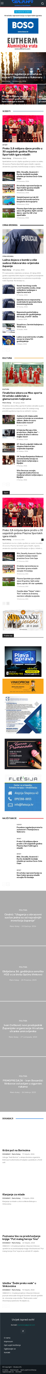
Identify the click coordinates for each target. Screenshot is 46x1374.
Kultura (5, 389)
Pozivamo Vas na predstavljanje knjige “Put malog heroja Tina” (21, 1238)
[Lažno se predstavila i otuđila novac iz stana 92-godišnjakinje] (8, 340)
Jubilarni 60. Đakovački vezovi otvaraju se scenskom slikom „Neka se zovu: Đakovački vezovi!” (30, 419)
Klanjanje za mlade (13, 1194)
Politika (23, 910)
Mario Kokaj (6, 158)
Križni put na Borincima (16, 1150)
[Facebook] (23, 1331)
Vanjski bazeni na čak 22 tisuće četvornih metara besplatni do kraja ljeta (28, 199)
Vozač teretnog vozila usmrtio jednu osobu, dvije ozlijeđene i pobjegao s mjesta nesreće (29, 289)
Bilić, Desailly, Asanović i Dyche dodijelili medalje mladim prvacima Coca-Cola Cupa (29, 175)
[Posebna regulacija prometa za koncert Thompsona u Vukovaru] (23, 68)
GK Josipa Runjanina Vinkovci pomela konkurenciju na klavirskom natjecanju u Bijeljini (30, 459)
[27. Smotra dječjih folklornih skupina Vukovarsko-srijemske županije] (8, 447)
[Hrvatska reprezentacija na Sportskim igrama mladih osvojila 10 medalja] (8, 188)
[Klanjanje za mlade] (23, 1179)
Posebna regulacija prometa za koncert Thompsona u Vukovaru (29, 829)
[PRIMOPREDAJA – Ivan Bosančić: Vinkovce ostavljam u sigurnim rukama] (23, 1084)
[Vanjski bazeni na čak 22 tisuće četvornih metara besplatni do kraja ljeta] (8, 200)
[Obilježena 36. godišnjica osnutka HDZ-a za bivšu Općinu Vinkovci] (23, 973)
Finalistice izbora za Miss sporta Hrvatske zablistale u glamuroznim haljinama (22, 395)
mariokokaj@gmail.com (26, 1325)
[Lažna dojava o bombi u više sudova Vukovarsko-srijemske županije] (23, 241)
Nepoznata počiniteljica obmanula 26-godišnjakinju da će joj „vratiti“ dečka (29, 314)
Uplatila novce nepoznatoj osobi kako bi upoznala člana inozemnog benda (29, 302)
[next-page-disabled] (7, 1306)
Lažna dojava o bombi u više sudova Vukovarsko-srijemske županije (20, 262)
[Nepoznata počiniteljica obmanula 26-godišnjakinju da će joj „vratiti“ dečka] (8, 315)
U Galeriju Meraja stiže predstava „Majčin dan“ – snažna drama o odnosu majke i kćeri (28, 433)
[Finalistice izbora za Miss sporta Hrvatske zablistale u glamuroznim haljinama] (23, 374)
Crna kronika (7, 256)
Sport (4, 145)
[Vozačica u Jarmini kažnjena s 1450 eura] (8, 328)
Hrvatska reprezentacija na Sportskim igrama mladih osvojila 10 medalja (29, 188)
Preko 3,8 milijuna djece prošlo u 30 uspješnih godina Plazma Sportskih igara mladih (22, 151)
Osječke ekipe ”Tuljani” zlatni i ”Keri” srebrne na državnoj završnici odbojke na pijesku (28, 593)
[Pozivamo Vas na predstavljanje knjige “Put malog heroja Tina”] (23, 1220)
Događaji (6, 1154)
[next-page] (7, 349)
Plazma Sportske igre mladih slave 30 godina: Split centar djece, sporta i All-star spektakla (30, 211)
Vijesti (4, 70)
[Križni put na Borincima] (23, 1135)
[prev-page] (4, 349)
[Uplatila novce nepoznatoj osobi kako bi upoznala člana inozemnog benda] (8, 303)
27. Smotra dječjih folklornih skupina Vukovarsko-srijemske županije (29, 446)
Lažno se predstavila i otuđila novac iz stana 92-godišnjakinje (30, 339)
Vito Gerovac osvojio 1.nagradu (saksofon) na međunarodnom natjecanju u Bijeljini (30, 473)
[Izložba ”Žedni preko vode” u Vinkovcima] (23, 1267)
